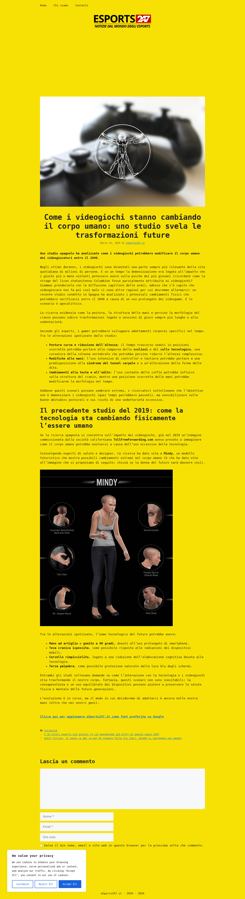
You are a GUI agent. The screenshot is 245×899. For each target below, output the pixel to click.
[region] (46, 871)
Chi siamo (61, 5)
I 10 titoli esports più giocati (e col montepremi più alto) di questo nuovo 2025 (101, 734)
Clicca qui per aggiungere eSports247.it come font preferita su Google (102, 716)
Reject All (46, 884)
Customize (22, 884)
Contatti (81, 5)
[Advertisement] (122, 59)
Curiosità (50, 730)
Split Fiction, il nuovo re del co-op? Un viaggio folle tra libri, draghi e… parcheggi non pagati (113, 738)
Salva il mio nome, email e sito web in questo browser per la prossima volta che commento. (124, 845)
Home (43, 5)
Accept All (70, 884)
